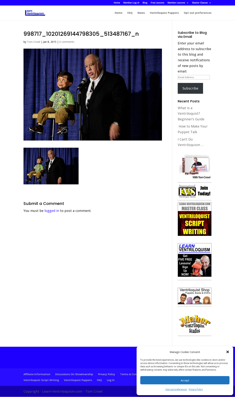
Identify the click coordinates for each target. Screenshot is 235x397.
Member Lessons (176, 3)
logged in (51, 210)
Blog (145, 3)
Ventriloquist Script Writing (41, 380)
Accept (185, 380)
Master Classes (200, 3)
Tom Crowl (33, 41)
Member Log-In (131, 3)
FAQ (130, 13)
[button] (227, 352)
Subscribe (190, 88)
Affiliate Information (37, 374)
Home (117, 3)
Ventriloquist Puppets (164, 13)
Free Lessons (157, 3)
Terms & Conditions (133, 374)
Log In (111, 380)
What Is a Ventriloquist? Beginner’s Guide (191, 113)
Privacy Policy (196, 389)
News (141, 13)
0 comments (66, 41)
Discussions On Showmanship (74, 374)
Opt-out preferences (176, 389)
